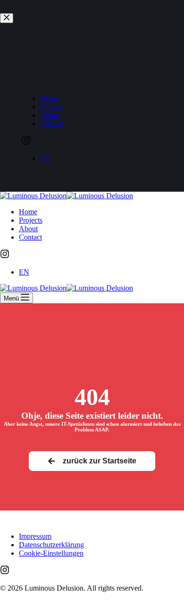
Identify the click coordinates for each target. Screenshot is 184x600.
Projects (30, 220)
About (28, 229)
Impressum (35, 536)
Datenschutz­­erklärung (51, 545)
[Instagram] (4, 256)
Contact (30, 237)
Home (28, 212)
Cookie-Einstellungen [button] (51, 553)
